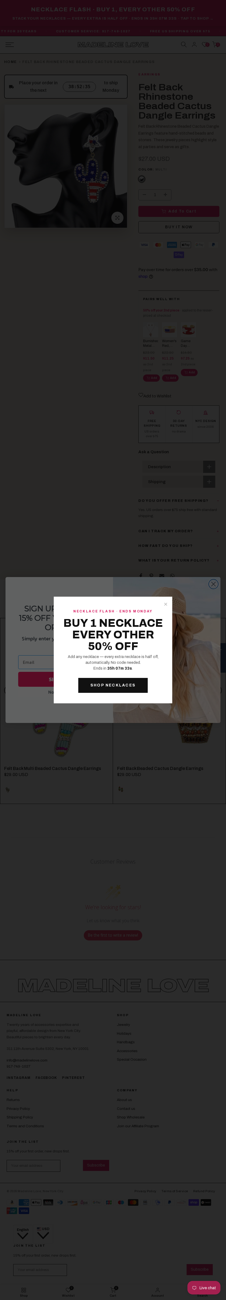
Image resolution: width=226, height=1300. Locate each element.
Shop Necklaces (113, 685)
